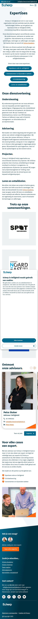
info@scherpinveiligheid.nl (12, 587)
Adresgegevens (7, 570)
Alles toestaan (18, 340)
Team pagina (6, 567)
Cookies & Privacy (24, 613)
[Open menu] (35, 5)
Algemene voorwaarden (9, 613)
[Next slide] (34, 368)
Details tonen (18, 346)
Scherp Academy (28, 43)
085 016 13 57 (13, 585)
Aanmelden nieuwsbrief (10, 572)
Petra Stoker (10, 412)
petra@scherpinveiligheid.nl (15, 422)
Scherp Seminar (7, 565)
